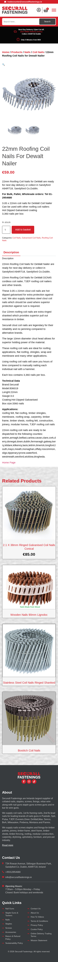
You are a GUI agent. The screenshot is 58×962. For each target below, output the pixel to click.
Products (16, 52)
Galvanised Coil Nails (31, 238)
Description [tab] (11, 252)
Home (5, 52)
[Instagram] (29, 781)
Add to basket (23, 229)
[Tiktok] (34, 781)
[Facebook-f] (24, 781)
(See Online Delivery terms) (31, 32)
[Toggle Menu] (54, 10)
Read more (7, 845)
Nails (27, 52)
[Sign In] (39, 10)
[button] (3, 64)
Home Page (8, 462)
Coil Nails (38, 52)
